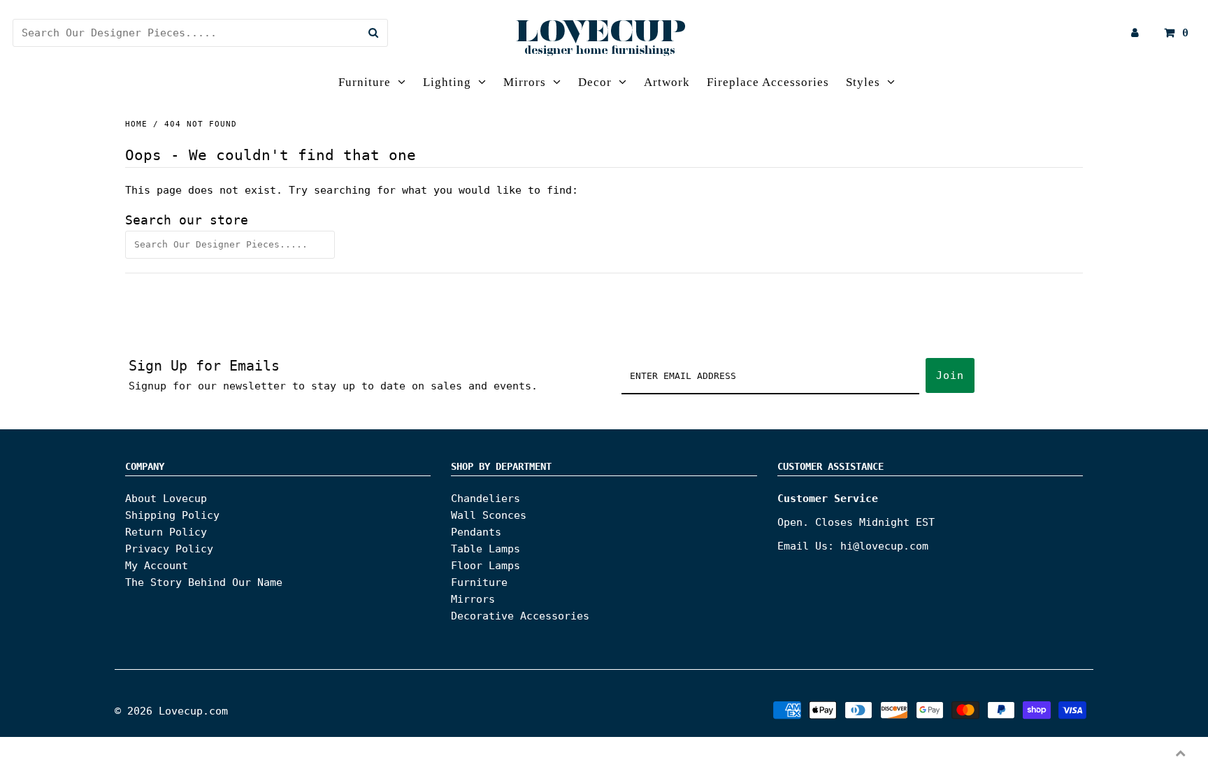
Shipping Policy (172, 515)
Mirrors (524, 82)
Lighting (447, 82)
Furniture (364, 82)
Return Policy (166, 532)
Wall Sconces (488, 515)
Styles (863, 82)
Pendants (476, 532)
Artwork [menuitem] (667, 82)
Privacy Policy (169, 549)
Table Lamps (485, 549)
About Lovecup (166, 498)
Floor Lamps (485, 565)
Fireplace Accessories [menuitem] (768, 82)
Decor (595, 82)
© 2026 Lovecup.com (171, 711)
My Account (156, 565)
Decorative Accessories (520, 616)
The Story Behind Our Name (203, 582)
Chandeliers (485, 498)
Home (136, 124)
